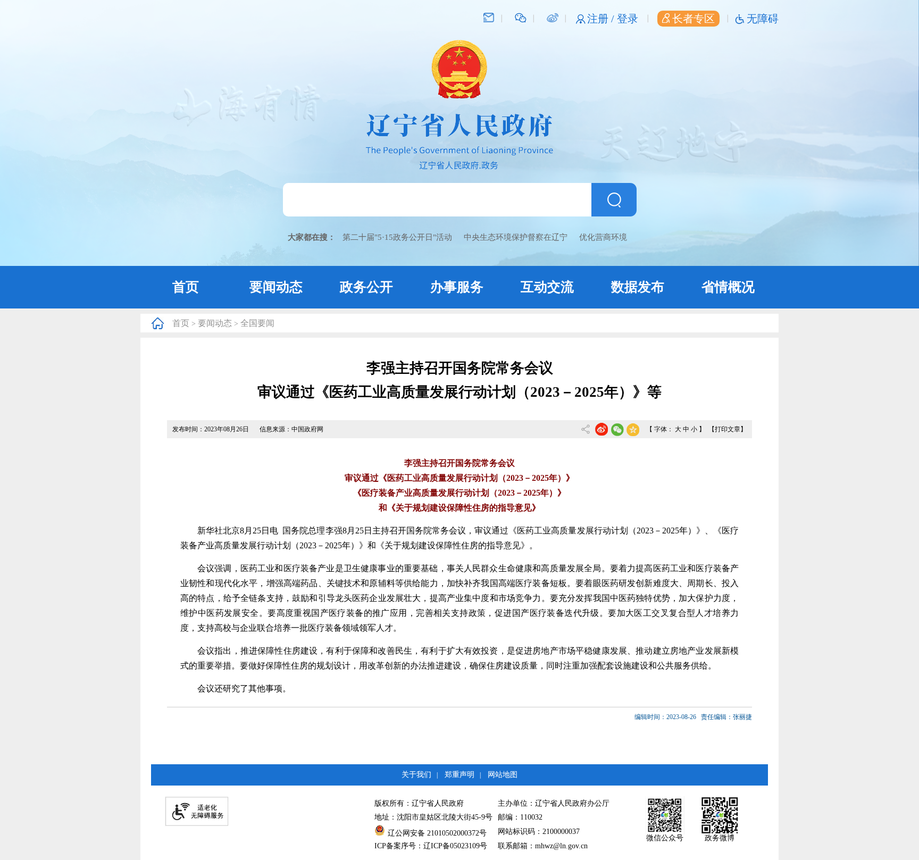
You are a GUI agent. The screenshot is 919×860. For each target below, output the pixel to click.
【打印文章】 (727, 429)
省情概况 (728, 287)
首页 (185, 287)
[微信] (521, 17)
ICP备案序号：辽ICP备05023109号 (430, 846)
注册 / (602, 18)
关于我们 (416, 775)
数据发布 (637, 287)
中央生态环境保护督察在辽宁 (515, 237)
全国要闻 (257, 323)
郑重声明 (459, 775)
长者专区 (693, 18)
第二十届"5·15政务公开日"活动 (397, 237)
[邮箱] (488, 17)
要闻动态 (276, 287)
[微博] (552, 17)
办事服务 (456, 287)
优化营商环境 (603, 237)
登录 (627, 18)
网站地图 (502, 775)
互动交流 (547, 287)
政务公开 (366, 287)
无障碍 (763, 18)
